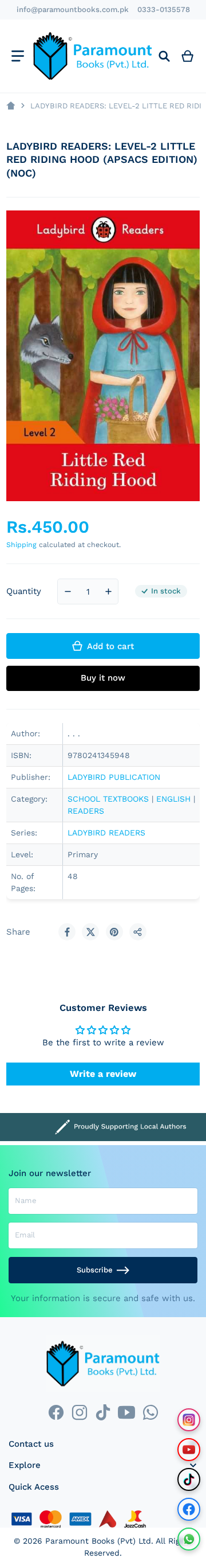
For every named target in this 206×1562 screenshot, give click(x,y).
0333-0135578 (163, 9)
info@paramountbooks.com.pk (73, 9)
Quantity (23, 591)
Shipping (21, 544)
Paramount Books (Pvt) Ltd (98, 1540)
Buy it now (103, 678)
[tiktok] (102, 1412)
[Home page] (10, 105)
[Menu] (17, 56)
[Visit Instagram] (188, 1419)
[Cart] (188, 55)
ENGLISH (173, 798)
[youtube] (126, 1412)
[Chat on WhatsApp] (188, 1539)
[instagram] (79, 1412)
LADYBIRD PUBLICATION (114, 777)
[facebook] (56, 1412)
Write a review (103, 1073)
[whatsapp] (150, 1412)
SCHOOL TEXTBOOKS (108, 798)
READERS (86, 810)
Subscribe (95, 1270)
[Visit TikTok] (188, 1479)
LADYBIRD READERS (106, 832)
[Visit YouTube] (188, 1449)
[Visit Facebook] (188, 1509)
